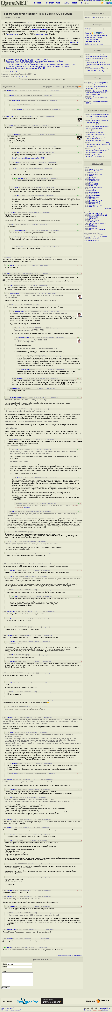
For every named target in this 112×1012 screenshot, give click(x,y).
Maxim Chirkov (105, 1008)
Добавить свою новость (94, 44)
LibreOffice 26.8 (94, 195)
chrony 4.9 (92, 189)
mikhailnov (15, 388)
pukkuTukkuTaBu (20, 230)
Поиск (83, 3)
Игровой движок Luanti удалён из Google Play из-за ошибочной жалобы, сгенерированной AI (97, 56)
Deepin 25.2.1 (93, 226)
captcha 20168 (16, 100)
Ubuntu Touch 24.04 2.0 (97, 230)
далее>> (108, 208)
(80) (13, 87)
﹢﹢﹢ (43, 90)
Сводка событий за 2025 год (95, 71)
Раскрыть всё (72, 87)
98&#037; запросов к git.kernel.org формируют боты (96, 133)
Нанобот (9, 779)
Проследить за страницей (11, 1010)
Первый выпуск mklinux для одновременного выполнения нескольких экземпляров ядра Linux (98, 62)
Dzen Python (10, 116)
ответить (29, 116)
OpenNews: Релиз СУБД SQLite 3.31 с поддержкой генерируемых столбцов (34, 61)
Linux (93, 17)
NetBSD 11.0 (93, 228)
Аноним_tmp (11, 611)
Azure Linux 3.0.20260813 (97, 223)
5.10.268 (104, 236)
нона (11, 409)
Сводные (103, 35)
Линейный (59, 87)
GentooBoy (20, 246)
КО (15, 168)
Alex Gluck (9, 90)
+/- (65, 87)
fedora (21, 76)
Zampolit (20, 178)
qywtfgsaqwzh (11, 929)
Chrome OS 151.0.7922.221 (98, 215)
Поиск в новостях (91, 39)
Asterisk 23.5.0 (94, 192)
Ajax (44, 87)
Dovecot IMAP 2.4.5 (95, 174)
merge (94, 238)
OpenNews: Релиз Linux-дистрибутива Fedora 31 (24, 63)
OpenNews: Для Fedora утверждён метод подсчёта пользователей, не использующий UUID (40, 64)
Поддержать (96, 1010)
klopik (9, 673)
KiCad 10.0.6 (93, 177)
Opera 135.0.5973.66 (95, 169)
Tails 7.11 (92, 221)
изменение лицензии (38, 29)
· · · (47, 90)
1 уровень (50, 87)
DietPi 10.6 (92, 225)
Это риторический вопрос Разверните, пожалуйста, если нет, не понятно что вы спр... (46, 506)
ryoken (12, 618)
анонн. (12, 732)
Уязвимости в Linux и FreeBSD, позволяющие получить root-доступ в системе (98, 144)
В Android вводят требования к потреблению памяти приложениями (97, 122)
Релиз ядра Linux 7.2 (96, 68)
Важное (97, 50)
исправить (71, 57)
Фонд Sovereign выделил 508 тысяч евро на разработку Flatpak (97, 128)
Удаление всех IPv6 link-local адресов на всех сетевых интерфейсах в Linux (97, 92)
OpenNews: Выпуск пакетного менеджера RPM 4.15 (25, 68)
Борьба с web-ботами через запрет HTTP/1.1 (96, 87)
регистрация (96, 0)
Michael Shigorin (14, 293)
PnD (8, 273)
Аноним (11, 95)
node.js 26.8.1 (93, 194)
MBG (13, 511)
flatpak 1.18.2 (93, 184)
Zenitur (11, 125)
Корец (16, 187)
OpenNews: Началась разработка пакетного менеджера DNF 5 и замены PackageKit (37, 66)
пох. (18, 195)
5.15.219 (98, 236)
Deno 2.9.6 (92, 190)
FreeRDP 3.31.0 (94, 203)
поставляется (12, 34)
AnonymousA (16, 304)
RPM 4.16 (74, 42)
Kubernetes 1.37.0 (95, 202)
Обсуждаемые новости (97, 110)
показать (27, 507)
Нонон (12, 265)
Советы (97, 78)
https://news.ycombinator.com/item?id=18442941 (29, 158)
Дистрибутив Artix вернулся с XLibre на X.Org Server (97, 155)
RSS (79, 87)
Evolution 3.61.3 (94, 179)
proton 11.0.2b (93, 172)
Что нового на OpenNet (93, 37)
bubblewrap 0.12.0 (95, 200)
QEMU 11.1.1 (93, 207)
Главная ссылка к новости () (27, 59)
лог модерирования (77, 955)
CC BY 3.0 (13, 72)
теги (87, 3)
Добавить (87, 1010)
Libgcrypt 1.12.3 (94, 197)
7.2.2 (90, 235)
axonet (9, 563)
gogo (15, 104)
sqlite (26, 76)
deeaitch (9, 938)
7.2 (90, 238)
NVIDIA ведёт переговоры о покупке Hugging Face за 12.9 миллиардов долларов (96, 138)
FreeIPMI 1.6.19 (94, 171)
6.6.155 (86, 236)
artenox (9, 827)
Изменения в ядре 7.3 (91, 240)
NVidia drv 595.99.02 (95, 187)
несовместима (41, 34)
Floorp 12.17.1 (93, 182)
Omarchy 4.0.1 (94, 218)
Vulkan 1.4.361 (94, 181)
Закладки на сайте (8, 1008)
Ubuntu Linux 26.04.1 (96, 213)
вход (91, 0)
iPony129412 (10, 700)
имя (18, 152)
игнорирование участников (64, 955)
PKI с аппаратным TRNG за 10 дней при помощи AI (97, 83)
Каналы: (88, 33)
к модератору (55, 90)
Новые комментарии (92, 42)
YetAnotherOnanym (15, 397)
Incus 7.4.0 (93, 185)
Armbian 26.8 (93, 217)
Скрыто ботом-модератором (33, 90)
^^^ (31, 125)
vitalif (16, 237)
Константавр (25, 369)
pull (98, 238)
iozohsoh (19, 327)
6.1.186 (92, 236)
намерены (31, 23)
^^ (28, 125)
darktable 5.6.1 (94, 199)
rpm (16, 76)
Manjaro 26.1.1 (94, 220)
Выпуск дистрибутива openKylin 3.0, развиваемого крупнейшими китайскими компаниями (98, 150)
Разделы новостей (92, 35)
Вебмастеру (106, 1010)
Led (11, 706)
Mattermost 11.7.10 (95, 205)
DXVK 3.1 (92, 176)
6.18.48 (100, 235)
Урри (11, 682)
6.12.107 (106, 235)
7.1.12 (95, 235)
